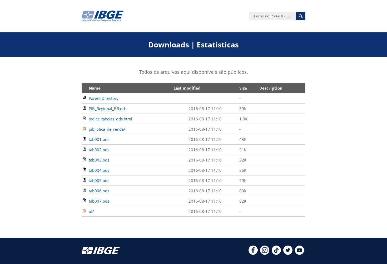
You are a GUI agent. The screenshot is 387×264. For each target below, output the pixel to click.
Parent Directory (103, 98)
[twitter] (287, 253)
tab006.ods (99, 190)
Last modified (187, 88)
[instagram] (264, 253)
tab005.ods (99, 180)
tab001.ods (99, 139)
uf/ (91, 211)
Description (270, 88)
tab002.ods (99, 149)
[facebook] (253, 253)
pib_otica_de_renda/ (107, 129)
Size (243, 88)
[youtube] (299, 253)
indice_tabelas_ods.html (110, 118)
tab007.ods (99, 201)
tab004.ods (99, 170)
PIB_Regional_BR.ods (108, 108)
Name (95, 88)
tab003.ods (99, 160)
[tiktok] (276, 253)
